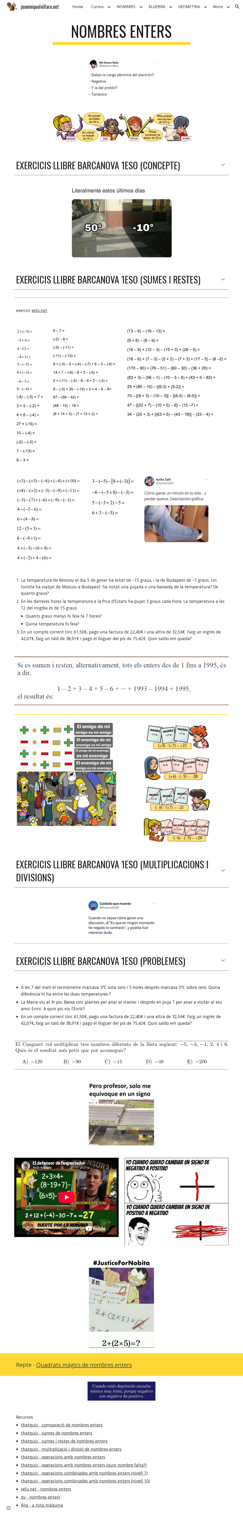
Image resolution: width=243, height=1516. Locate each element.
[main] (121, 33)
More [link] (218, 6)
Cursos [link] (97, 6)
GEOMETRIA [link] (189, 6)
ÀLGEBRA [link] (157, 6)
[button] (237, 6)
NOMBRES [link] (126, 6)
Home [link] (77, 6)
